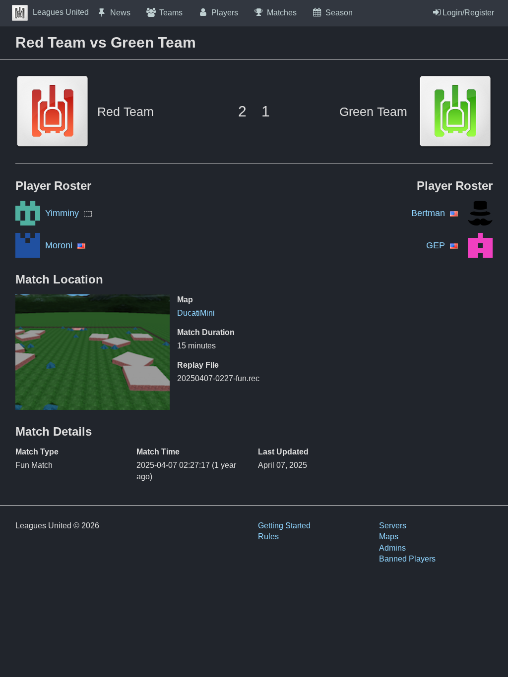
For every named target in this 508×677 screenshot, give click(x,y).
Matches (282, 12)
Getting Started (284, 525)
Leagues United (61, 12)
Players (224, 12)
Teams (171, 12)
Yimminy (62, 213)
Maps (388, 536)
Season (339, 12)
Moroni (58, 245)
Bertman (428, 213)
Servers (392, 525)
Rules (268, 536)
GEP (435, 245)
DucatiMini (196, 313)
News (120, 12)
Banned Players (407, 559)
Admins (392, 548)
